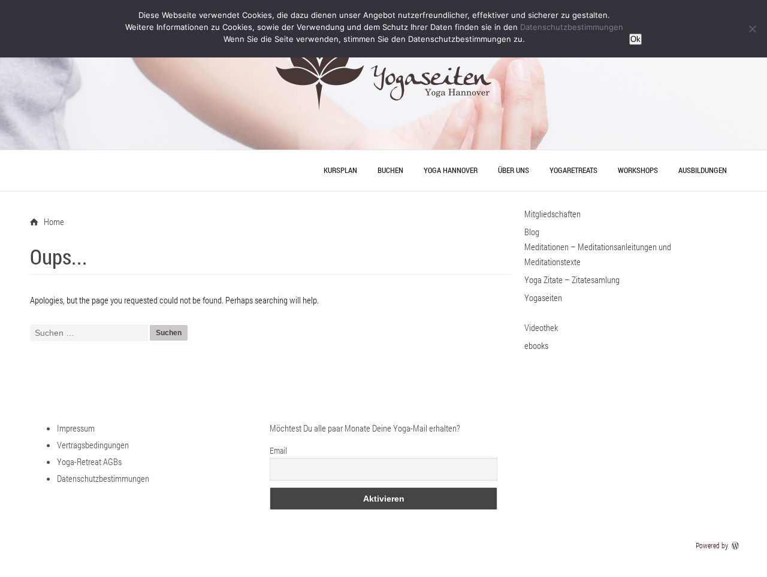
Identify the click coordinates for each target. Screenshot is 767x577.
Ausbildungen (702, 170)
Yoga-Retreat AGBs (89, 461)
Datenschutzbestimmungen (103, 478)
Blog (531, 232)
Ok (635, 39)
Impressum (76, 428)
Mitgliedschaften (552, 214)
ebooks (536, 345)
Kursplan (340, 170)
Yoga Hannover (451, 170)
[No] (752, 29)
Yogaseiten (543, 297)
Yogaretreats (573, 170)
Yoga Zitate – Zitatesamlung (572, 280)
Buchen (390, 170)
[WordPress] (736, 545)
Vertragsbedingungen (93, 445)
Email (278, 450)
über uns (513, 170)
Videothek (541, 327)
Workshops (638, 170)
